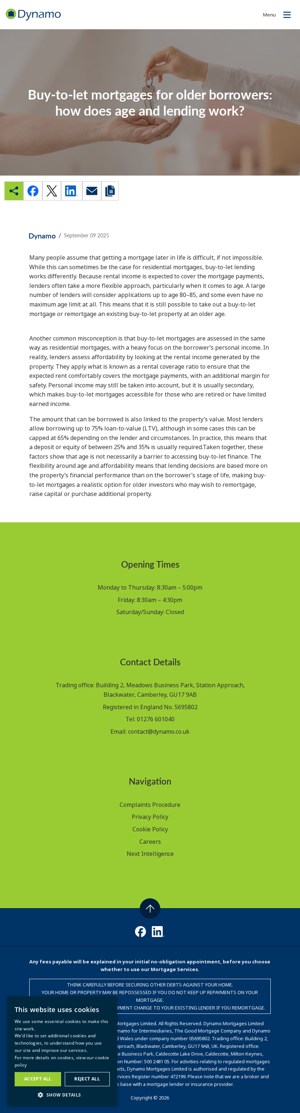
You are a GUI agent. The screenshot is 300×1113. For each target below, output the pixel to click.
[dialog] (62, 1051)
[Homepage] (33, 14)
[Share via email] (91, 190)
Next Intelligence (150, 854)
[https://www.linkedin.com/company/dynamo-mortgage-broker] (158, 931)
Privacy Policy (150, 817)
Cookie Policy (150, 829)
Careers (150, 842)
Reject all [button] (87, 1079)
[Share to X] (51, 190)
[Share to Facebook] (32, 190)
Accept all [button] (38, 1079)
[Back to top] (150, 908)
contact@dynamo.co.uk (159, 731)
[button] (62, 1094)
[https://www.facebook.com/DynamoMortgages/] (140, 931)
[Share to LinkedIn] (71, 190)
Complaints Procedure (150, 805)
